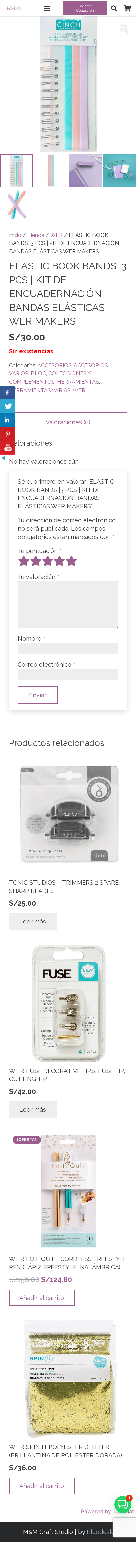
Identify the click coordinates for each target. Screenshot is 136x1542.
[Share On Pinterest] (7, 434)
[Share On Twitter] (7, 406)
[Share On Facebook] (7, 392)
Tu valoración (38, 576)
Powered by (107, 1511)
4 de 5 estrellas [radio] (59, 561)
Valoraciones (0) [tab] (68, 422)
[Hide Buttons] (3, 459)
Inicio (15, 235)
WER (56, 235)
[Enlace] (14, 8)
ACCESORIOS (54, 365)
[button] (113, 8)
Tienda (35, 235)
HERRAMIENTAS (78, 382)
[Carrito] (127, 8)
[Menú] (47, 8)
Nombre (31, 638)
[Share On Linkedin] (7, 420)
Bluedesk (100, 1532)
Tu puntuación (40, 550)
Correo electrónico (46, 664)
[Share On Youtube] (7, 448)
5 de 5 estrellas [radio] (71, 561)
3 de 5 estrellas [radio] (47, 561)
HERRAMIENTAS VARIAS (40, 390)
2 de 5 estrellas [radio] (36, 561)
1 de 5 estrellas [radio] (24, 561)
